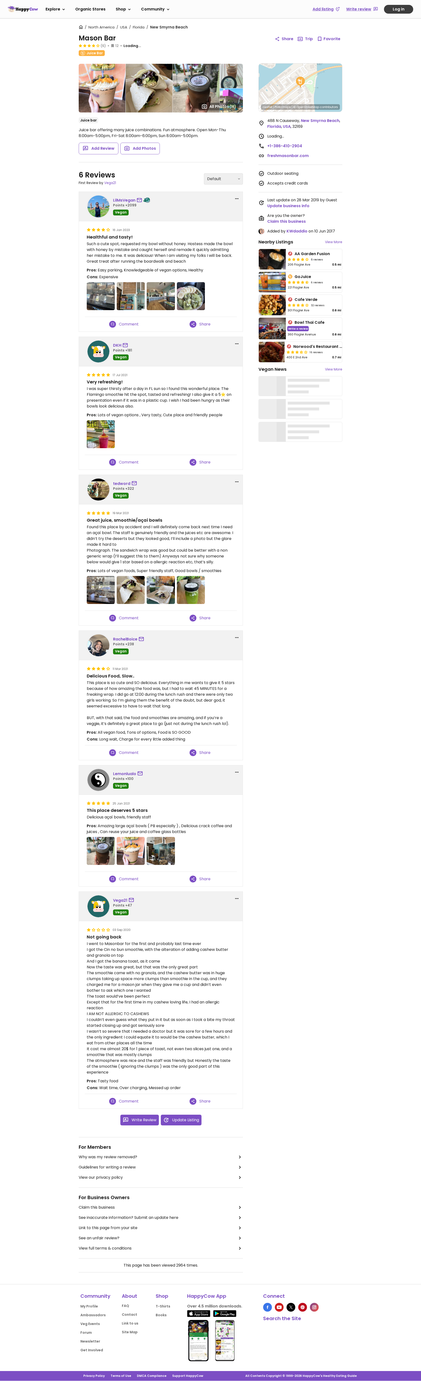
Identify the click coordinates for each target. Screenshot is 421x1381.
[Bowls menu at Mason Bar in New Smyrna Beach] (131, 296)
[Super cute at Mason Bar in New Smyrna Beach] (161, 851)
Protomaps (283, 107)
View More (333, 242)
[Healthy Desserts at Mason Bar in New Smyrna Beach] (101, 590)
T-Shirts (163, 1306)
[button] (300, 82)
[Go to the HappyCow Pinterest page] (302, 1307)
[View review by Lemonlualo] (98, 780)
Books (161, 1315)
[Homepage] (23, 9)
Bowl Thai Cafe (310, 322)
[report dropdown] (237, 199)
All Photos (222, 106)
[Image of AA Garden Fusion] (272, 259)
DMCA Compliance (151, 1376)
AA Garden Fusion (312, 254)
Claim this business (97, 1207)
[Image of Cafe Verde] (272, 305)
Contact (129, 1314)
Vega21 (110, 182)
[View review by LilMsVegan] (98, 206)
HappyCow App (206, 1296)
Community (153, 9)
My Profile (89, 1306)
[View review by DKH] (98, 351)
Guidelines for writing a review (107, 1167)
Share (287, 39)
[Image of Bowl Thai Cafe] (272, 328)
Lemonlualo (124, 774)
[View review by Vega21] (98, 906)
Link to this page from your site (108, 1228)
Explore (53, 9)
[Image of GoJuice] (272, 282)
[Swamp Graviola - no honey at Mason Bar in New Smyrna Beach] (191, 296)
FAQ (125, 1305)
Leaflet (267, 107)
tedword (121, 483)
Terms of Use (121, 1376)
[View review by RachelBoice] (98, 645)
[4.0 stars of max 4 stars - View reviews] (298, 259)
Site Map (130, 1332)
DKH (117, 345)
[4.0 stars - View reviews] (89, 45)
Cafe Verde (306, 299)
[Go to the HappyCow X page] (291, 1307)
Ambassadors (93, 1315)
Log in (398, 9)
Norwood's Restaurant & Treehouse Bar (333, 346)
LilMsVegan (124, 200)
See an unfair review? (99, 1238)
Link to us (130, 1323)
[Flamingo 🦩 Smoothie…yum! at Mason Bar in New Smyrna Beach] (101, 434)
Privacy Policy (94, 1376)
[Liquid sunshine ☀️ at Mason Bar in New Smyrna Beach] (191, 590)
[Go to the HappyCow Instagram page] (314, 1307)
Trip (309, 39)
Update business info (288, 206)
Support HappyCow (187, 1376)
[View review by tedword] (98, 489)
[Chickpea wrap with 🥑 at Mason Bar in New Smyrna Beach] (131, 590)
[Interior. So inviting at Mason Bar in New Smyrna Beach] (161, 296)
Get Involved (91, 1350)
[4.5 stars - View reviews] (298, 282)
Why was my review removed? (108, 1157)
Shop (121, 9)
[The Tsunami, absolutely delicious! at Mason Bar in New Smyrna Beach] (131, 851)
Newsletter (90, 1341)
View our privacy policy (101, 1177)
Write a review (298, 328)
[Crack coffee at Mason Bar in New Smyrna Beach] (101, 851)
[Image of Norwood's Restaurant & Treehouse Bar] (272, 352)
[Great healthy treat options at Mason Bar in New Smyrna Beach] (101, 296)
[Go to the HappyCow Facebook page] (267, 1307)
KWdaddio (297, 231)
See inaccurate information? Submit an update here (128, 1217)
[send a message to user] (140, 200)
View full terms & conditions (105, 1248)
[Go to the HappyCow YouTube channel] (279, 1307)
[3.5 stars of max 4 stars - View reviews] (297, 352)
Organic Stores (90, 9)
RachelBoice (125, 639)
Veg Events (90, 1323)
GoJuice (303, 276)
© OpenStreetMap (306, 107)
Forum (86, 1332)
